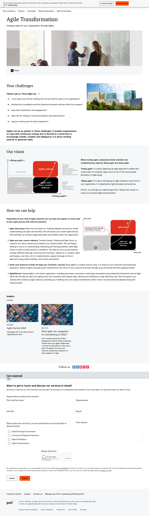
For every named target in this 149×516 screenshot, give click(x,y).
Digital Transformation (46, 11)
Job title (11, 411)
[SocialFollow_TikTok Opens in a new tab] (87, 367)
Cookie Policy (13, 5)
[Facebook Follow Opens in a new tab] (73, 367)
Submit (25, 478)
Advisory (21, 11)
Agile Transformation (64, 11)
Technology (31, 11)
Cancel (12, 478)
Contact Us (104, 470)
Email (79, 411)
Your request (81, 422)
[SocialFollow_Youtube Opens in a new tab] (80, 367)
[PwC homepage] (10, 503)
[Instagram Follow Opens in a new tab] (84, 367)
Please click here (49, 451)
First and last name (16, 400)
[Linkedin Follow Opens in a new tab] (77, 367)
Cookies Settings (106, 3)
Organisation (82, 400)
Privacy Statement (62, 468)
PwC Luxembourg (9, 11)
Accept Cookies (122, 3)
